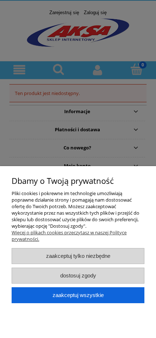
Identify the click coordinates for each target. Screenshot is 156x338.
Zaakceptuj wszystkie (78, 295)
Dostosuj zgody (78, 275)
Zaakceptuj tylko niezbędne (78, 256)
